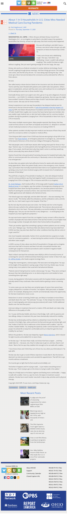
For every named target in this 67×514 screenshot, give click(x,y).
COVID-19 (22, 387)
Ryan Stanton (22, 139)
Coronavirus (13, 387)
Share (2, 23)
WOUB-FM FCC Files (55, 476)
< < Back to (12, 33)
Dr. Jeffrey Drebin (15, 259)
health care (32, 387)
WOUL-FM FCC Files (55, 485)
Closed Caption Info (33, 476)
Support (29, 471)
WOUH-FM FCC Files (55, 482)
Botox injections (49, 335)
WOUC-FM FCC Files (55, 479)
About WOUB (31, 468)
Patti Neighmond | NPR (18, 27)
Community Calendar (34, 473)
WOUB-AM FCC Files (55, 473)
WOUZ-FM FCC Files (55, 487)
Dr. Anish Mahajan (15, 184)
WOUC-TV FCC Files (55, 471)
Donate (33, 8)
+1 (2, 21)
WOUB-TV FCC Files (55, 468)
